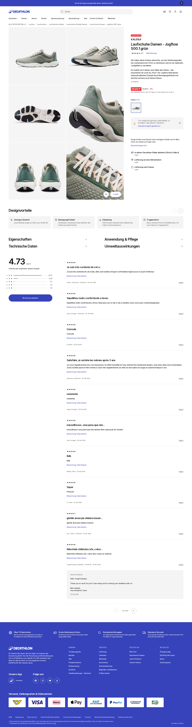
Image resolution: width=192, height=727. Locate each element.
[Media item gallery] (66, 113)
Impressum (19, 717)
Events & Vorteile (96, 18)
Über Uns (133, 652)
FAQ (70, 659)
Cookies (88, 717)
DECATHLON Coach (167, 655)
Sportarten (13, 18)
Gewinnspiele (165, 662)
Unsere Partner (135, 662)
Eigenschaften (20, 239)
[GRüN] (136, 108)
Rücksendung (74, 666)
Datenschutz (32, 717)
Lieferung (102, 652)
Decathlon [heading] (134, 647)
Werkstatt (111, 18)
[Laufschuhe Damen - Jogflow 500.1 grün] (37, 55)
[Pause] (181, 3)
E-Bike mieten (104, 673)
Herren (34, 18)
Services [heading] (102, 647)
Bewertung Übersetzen (77, 276)
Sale (85, 18)
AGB (10, 717)
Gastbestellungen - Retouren (80, 673)
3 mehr (115, 194)
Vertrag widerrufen (125, 717)
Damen (24, 18)
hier (55, 723)
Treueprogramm (75, 652)
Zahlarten (102, 655)
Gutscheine (103, 662)
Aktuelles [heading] (164, 647)
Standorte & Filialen (137, 655)
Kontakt (71, 655)
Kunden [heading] (72, 647)
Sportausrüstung (57, 18)
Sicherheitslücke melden (50, 717)
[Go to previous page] (116, 610)
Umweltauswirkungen (122, 246)
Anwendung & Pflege (121, 239)
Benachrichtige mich (139, 145)
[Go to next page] (133, 610)
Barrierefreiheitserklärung (104, 717)
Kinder (44, 18)
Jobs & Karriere (135, 659)
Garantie (72, 670)
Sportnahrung (74, 18)
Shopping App (165, 652)
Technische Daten (23, 246)
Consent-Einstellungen (72, 717)
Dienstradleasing (105, 666)
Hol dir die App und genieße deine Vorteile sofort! (94, 3)
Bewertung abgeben (30, 298)
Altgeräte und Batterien (108, 670)
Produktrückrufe (75, 662)
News (162, 659)
